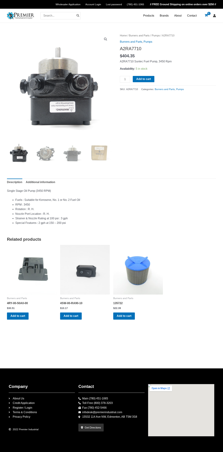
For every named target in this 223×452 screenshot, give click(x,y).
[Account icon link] (214, 15)
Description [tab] (14, 182)
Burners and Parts (139, 35)
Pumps (156, 35)
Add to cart (143, 79)
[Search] (78, 15)
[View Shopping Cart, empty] (206, 16)
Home (123, 35)
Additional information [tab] (40, 182)
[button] (105, 39)
